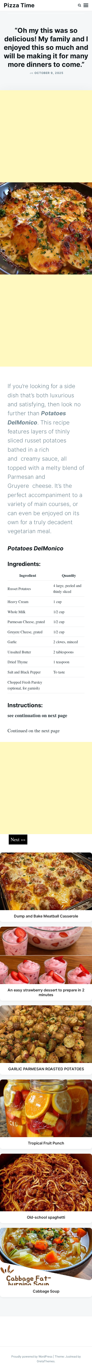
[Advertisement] (46, 136)
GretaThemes (45, 1361)
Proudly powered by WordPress (32, 1356)
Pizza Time (19, 5)
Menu (86, 5)
